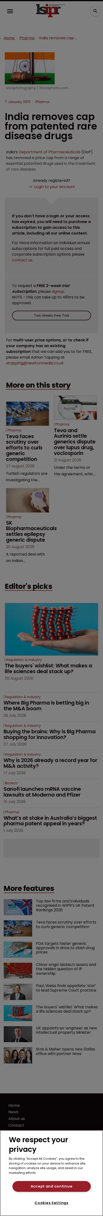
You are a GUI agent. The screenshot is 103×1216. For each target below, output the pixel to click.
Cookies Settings (51, 1202)
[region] (51, 1173)
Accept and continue (52, 1186)
